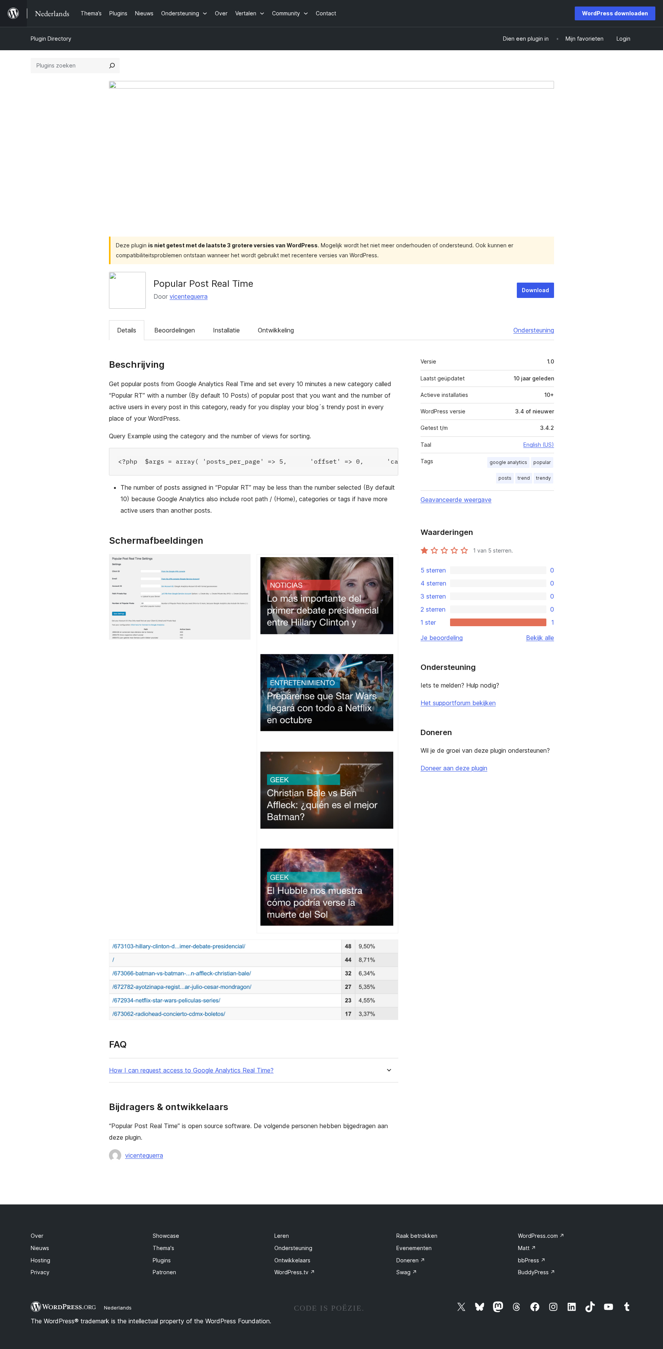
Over (37, 1235)
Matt (527, 1248)
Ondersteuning (533, 330)
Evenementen (414, 1248)
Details (126, 330)
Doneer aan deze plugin (454, 768)
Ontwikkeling (276, 330)
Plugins (162, 1260)
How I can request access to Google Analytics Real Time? (191, 1070)
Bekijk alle (540, 638)
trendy (543, 478)
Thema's (163, 1248)
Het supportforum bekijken (458, 703)
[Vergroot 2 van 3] (388, 564)
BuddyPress (536, 1272)
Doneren (410, 1260)
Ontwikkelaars (292, 1260)
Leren (281, 1235)
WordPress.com (541, 1235)
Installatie (226, 330)
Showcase (166, 1235)
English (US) (538, 444)
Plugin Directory (51, 38)
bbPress (532, 1260)
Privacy (40, 1272)
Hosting (40, 1260)
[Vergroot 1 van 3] (240, 564)
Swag (406, 1272)
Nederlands (118, 1308)
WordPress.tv (294, 1272)
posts (504, 478)
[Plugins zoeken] (112, 65)
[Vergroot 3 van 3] (388, 950)
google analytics (508, 462)
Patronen (164, 1272)
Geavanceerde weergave (456, 499)
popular (542, 462)
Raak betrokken (416, 1235)
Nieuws (40, 1248)
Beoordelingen (174, 330)
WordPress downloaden (615, 13)
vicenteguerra (189, 296)
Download (535, 290)
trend (524, 478)
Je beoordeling (442, 638)
